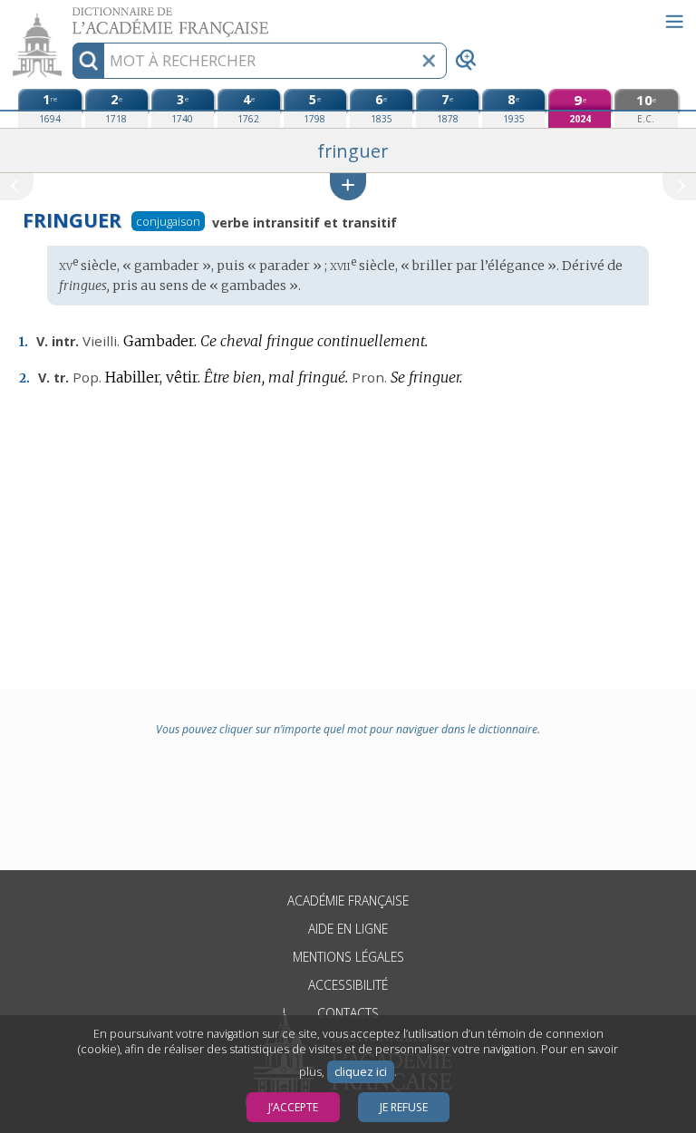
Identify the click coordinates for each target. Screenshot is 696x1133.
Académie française (348, 900)
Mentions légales (348, 956)
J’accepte (293, 1107)
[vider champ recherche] (429, 61)
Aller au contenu (69, 16)
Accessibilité (348, 984)
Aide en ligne (348, 928)
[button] (348, 186)
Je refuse (404, 1107)
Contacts (348, 1013)
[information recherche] (88, 61)
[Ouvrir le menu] (674, 22)
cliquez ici (360, 1072)
